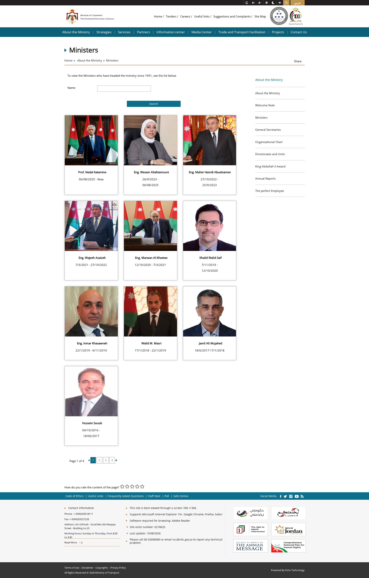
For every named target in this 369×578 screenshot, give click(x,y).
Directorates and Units (270, 154)
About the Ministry (267, 93)
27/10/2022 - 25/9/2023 (210, 182)
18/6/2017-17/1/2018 (209, 350)
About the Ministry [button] (76, 32)
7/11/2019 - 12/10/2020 (210, 267)
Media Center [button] (201, 32)
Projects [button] (278, 32)
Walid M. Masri (151, 343)
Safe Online (180, 496)
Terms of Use (71, 567)
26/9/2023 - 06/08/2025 (150, 182)
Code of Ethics (74, 496)
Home (158, 16)
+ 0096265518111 (83, 514)
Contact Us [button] (299, 32)
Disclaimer (87, 567)
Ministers (261, 117)
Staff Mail (154, 496)
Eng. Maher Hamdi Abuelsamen (210, 172)
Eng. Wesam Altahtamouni (151, 172)
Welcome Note (265, 105)
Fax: (66, 519)
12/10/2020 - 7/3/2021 (150, 265)
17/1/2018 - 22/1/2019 (150, 350)
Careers (185, 16)
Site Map (260, 16)
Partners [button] (143, 32)
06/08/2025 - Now (91, 179)
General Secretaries (268, 130)
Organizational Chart (269, 142)
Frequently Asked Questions (126, 496)
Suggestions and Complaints (232, 16)
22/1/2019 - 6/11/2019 (91, 350)
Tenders (171, 16)
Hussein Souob (92, 423)
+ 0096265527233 (79, 519)
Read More (70, 542)
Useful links (202, 16)
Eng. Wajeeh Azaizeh (92, 258)
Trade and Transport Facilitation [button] (241, 32)
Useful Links (95, 496)
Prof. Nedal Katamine (92, 172)
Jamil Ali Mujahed (210, 343)
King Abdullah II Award (270, 166)
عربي (297, 3)
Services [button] (124, 32)
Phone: (69, 514)
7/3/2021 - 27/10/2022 (91, 265)
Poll (167, 496)
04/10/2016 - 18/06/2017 (91, 433)
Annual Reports (265, 178)
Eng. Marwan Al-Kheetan (151, 258)
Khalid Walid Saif (210, 258)
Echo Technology (295, 570)
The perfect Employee (269, 191)
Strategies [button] (103, 32)
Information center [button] (170, 32)
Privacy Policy (118, 567)
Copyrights (102, 567)
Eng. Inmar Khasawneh (92, 343)
